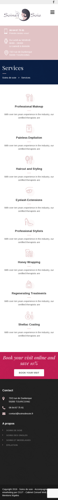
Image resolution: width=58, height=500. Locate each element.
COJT (21, 492)
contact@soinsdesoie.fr (21, 413)
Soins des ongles (17, 435)
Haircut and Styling (29, 168)
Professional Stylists (29, 231)
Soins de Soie (14, 430)
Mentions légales (10, 495)
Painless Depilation (29, 137)
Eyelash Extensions (29, 200)
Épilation (12, 445)
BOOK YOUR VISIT (29, 373)
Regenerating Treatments (29, 293)
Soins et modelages (18, 440)
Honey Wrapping (29, 262)
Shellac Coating (29, 324)
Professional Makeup (29, 106)
